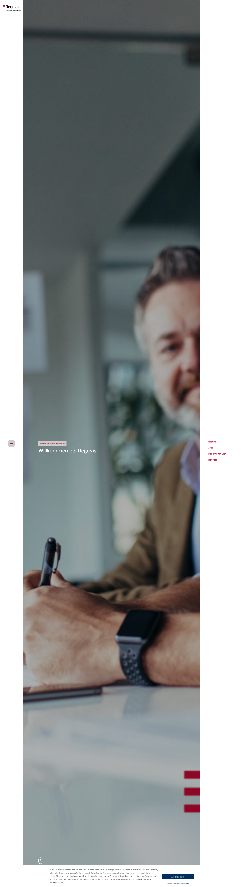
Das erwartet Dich (217, 453)
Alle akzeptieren (177, 877)
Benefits (212, 460)
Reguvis (212, 441)
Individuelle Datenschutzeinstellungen (178, 883)
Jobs (210, 447)
